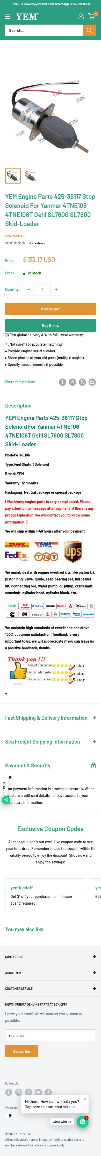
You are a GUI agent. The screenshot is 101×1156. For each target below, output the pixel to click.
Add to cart (50, 309)
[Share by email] (92, 382)
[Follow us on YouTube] (38, 1092)
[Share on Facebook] (62, 382)
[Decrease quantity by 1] (28, 289)
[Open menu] (7, 16)
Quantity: (12, 289)
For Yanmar (15, 236)
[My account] (81, 16)
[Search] (89, 30)
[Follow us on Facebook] (8, 1092)
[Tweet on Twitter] (82, 382)
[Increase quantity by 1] (56, 289)
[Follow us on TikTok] (48, 1092)
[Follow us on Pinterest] (28, 1092)
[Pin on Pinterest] (72, 382)
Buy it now (50, 325)
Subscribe (21, 1051)
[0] (91, 16)
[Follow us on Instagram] (18, 1092)
